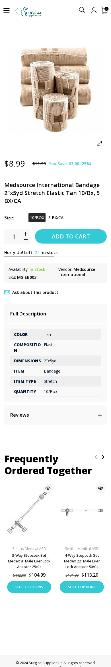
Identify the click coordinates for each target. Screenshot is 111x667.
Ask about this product (35, 292)
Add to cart (71, 236)
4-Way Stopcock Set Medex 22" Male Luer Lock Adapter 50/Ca (82, 560)
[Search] (82, 10)
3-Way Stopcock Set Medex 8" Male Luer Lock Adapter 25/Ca (29, 560)
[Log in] (93, 10)
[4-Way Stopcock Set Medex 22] (82, 511)
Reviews (19, 415)
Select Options (29, 587)
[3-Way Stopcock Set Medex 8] (29, 511)
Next (103, 457)
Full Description (28, 313)
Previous (96, 457)
